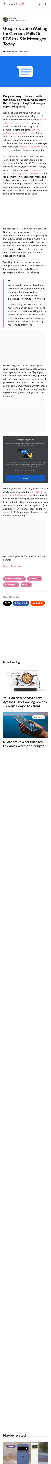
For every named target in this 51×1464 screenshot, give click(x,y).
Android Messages (15, 579)
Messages (12, 585)
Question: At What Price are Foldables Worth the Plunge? (23, 744)
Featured (11, 1446)
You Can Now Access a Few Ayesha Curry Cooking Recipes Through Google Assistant (25, 702)
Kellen (14, 18)
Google (35, 579)
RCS (27, 585)
